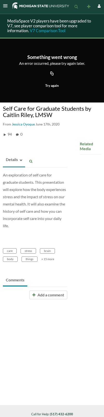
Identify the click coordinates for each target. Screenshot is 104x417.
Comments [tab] (15, 280)
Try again (52, 85)
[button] (7, 5)
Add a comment (50, 295)
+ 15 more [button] (47, 259)
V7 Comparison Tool (47, 30)
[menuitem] (76, 6)
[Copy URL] (52, 74)
